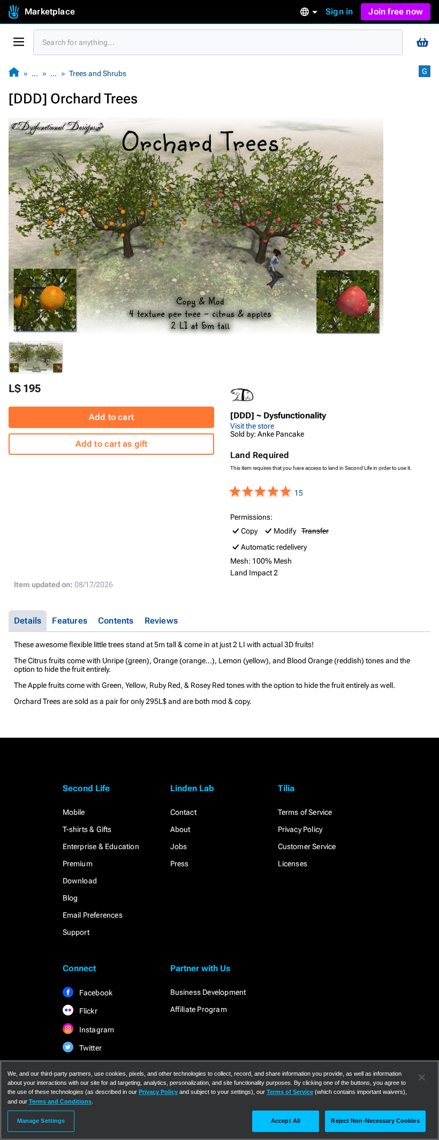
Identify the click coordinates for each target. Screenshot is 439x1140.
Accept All (285, 1121)
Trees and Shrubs (97, 73)
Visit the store (252, 426)
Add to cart (111, 417)
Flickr (87, 1011)
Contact (183, 812)
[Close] (422, 1077)
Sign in (339, 11)
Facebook (95, 992)
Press (179, 863)
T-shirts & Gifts (87, 829)
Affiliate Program (198, 1009)
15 (298, 493)
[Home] (14, 73)
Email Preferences (93, 915)
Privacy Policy (300, 829)
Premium (78, 863)
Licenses (293, 863)
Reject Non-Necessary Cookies (375, 1121)
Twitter (90, 1048)
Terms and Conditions (60, 1101)
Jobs (178, 846)
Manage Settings (41, 1121)
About (180, 829)
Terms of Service (305, 812)
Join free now (395, 11)
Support (76, 932)
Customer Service (307, 846)
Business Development (208, 992)
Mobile (74, 812)
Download (80, 880)
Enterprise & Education (101, 846)
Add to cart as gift (111, 444)
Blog (70, 898)
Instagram (96, 1029)
